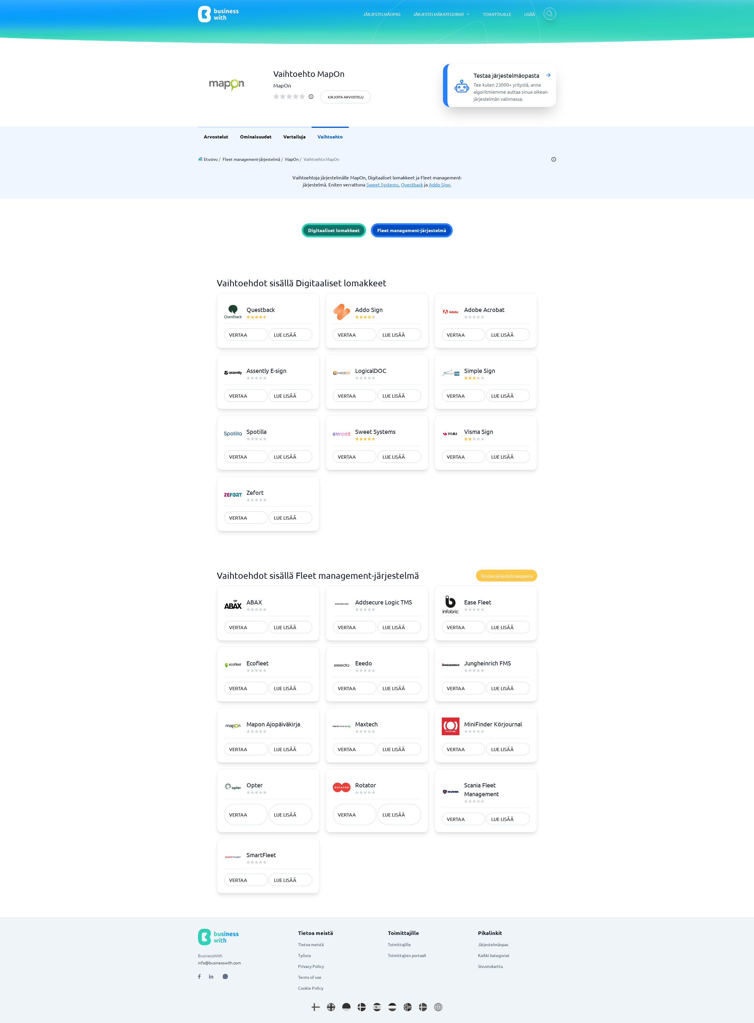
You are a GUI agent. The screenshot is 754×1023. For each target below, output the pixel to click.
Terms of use (309, 977)
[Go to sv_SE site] (423, 1007)
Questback (412, 184)
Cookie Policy (310, 988)
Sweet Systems (382, 184)
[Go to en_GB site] (331, 1007)
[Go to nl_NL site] (392, 1007)
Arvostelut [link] (216, 136)
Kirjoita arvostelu (345, 97)
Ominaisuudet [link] (256, 136)
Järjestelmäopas (493, 944)
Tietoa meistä (311, 944)
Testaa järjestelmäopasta (507, 576)
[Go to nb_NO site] (408, 1007)
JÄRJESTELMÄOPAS (381, 14)
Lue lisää (285, 335)
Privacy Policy (311, 966)
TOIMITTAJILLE (497, 14)
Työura (304, 955)
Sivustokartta (490, 966)
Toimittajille (399, 944)
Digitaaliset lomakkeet (334, 230)
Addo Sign (439, 184)
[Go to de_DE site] (346, 1007)
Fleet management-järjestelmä (251, 159)
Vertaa (238, 335)
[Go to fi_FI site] (316, 1007)
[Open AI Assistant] (225, 976)
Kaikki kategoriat (494, 955)
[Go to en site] (438, 1007)
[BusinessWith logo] (218, 14)
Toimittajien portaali (407, 955)
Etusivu (211, 159)
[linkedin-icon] (211, 976)
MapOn (292, 159)
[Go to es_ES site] (377, 1007)
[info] (311, 96)
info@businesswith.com (219, 963)
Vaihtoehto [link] (330, 136)
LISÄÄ (529, 14)
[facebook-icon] (199, 976)
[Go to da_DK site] (362, 1007)
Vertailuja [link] (294, 136)
